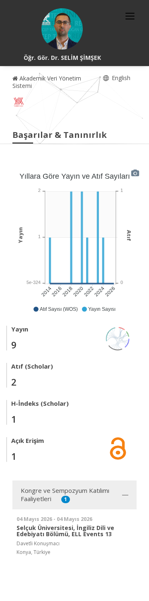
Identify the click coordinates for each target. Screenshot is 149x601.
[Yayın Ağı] (117, 338)
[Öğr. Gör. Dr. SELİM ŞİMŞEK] (62, 29)
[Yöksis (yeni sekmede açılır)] (18, 102)
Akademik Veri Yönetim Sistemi (46, 82)
